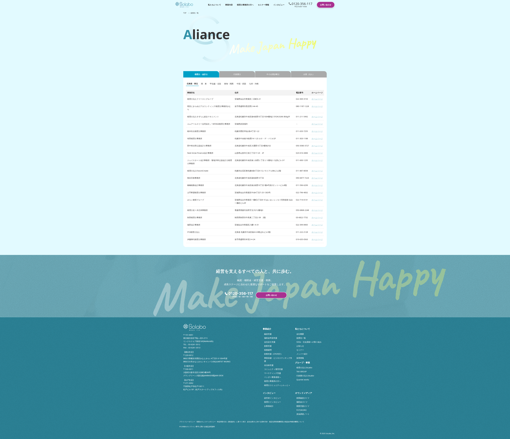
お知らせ (300, 346)
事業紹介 (267, 328)
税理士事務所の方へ (245, 4)
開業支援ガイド (302, 406)
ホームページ (317, 99)
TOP (184, 13)
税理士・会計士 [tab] (201, 74)
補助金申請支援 (270, 338)
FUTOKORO (301, 410)
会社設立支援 (269, 342)
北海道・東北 (192, 83)
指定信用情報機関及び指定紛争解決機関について (286, 422)
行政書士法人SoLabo (305, 375)
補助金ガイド (302, 402)
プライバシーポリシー (187, 422)
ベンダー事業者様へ (272, 377)
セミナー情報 (263, 4)
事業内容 (229, 4)
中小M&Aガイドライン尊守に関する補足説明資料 (197, 426)
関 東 (204, 83)
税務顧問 (268, 350)
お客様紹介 (268, 406)
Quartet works (302, 379)
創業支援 (268, 346)
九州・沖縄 (253, 83)
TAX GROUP (301, 371)
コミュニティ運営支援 (273, 369)
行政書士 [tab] (237, 74)
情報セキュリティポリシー (206, 422)
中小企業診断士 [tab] (273, 74)
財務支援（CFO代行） (273, 354)
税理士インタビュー (272, 402)
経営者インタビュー (272, 398)
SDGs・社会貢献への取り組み (309, 342)
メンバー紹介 (302, 354)
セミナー (300, 350)
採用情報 (300, 358)
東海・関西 (228, 83)
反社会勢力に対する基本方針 (257, 422)
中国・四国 (241, 83)
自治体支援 (268, 365)
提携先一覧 (301, 338)
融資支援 (268, 334)
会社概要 (300, 334)
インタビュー (278, 4)
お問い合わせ (325, 4)
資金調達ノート (302, 414)
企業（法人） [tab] (308, 74)
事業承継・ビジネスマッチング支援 (278, 359)
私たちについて (214, 4)
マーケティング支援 (272, 373)
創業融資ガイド (302, 398)
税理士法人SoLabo (304, 367)
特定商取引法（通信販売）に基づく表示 (231, 422)
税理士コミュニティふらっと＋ (277, 385)
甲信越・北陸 (215, 83)
